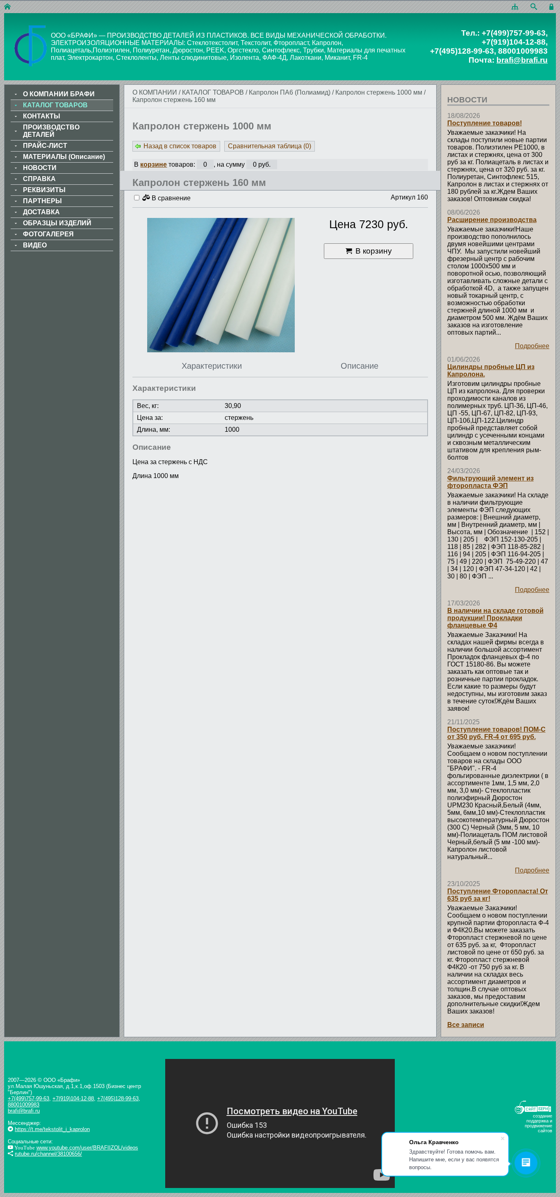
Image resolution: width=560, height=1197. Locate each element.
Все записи (465, 1024)
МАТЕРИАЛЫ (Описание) (64, 156)
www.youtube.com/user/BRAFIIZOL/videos (87, 1148)
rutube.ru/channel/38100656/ (48, 1154)
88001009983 (23, 1105)
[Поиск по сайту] (533, 7)
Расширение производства (492, 219)
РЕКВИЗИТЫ (44, 189)
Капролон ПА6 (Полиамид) (289, 92)
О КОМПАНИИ (154, 92)
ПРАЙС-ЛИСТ (45, 145)
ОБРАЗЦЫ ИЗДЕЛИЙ (57, 223)
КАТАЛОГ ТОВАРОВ (214, 92)
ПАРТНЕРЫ (42, 200)
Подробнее (532, 345)
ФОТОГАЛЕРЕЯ (48, 234)
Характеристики (212, 365)
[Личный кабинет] (552, 7)
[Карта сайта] (515, 7)
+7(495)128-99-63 (118, 1098)
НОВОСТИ (40, 167)
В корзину (373, 251)
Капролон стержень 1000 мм (378, 92)
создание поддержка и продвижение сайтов (538, 1123)
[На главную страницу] (7, 7)
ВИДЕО (35, 245)
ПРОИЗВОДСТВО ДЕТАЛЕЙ (51, 131)
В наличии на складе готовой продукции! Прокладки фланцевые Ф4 (495, 618)
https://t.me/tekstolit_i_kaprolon (52, 1129)
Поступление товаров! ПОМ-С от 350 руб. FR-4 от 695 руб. (496, 733)
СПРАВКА (39, 178)
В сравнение (170, 198)
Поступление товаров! (484, 123)
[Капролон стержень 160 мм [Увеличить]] (221, 286)
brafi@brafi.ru (522, 60)
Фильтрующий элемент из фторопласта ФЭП (490, 482)
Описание (359, 365)
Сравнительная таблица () (269, 146)
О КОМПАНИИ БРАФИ (59, 94)
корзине (153, 164)
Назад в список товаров (179, 146)
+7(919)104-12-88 (73, 1098)
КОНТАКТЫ (41, 116)
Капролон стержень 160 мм (174, 99)
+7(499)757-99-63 (28, 1098)
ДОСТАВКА (41, 212)
